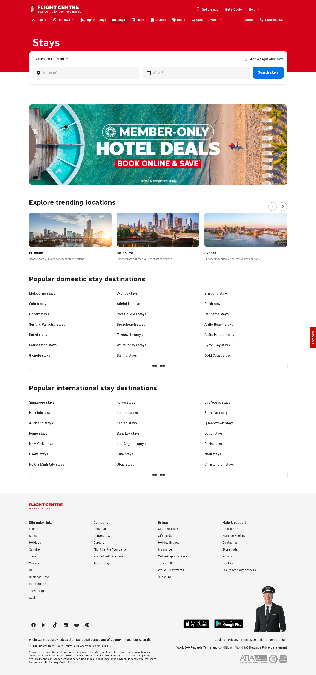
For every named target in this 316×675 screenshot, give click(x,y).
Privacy (227, 556)
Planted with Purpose (108, 556)
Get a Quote (233, 9)
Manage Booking (234, 535)
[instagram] (44, 625)
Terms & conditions (254, 639)
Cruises (160, 20)
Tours (140, 20)
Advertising (101, 563)
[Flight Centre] (46, 506)
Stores (248, 20)
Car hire (34, 549)
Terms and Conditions (42, 655)
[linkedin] (65, 625)
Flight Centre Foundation (111, 549)
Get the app (210, 9)
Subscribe (165, 577)
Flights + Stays (96, 20)
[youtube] (76, 625)
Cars (199, 20)
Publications (37, 584)
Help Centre (60, 662)
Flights (41, 20)
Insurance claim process (239, 570)
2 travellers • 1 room (50, 59)
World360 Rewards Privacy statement (261, 647)
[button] (158, 366)
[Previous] (272, 206)
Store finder (230, 549)
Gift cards (165, 535)
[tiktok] (55, 625)
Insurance (165, 549)
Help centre (230, 528)
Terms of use (278, 639)
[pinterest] (87, 625)
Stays (121, 20)
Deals (181, 20)
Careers (99, 542)
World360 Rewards (171, 570)
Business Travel (39, 577)
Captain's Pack (168, 528)
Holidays (64, 20)
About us (100, 528)
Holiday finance (168, 542)
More (213, 20)
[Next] (283, 206)
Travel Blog (36, 591)
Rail (31, 570)
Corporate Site (103, 535)
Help (252, 9)
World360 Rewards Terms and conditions (204, 647)
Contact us (230, 542)
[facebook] (33, 625)
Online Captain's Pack (172, 556)
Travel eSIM (166, 563)
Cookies (227, 563)
